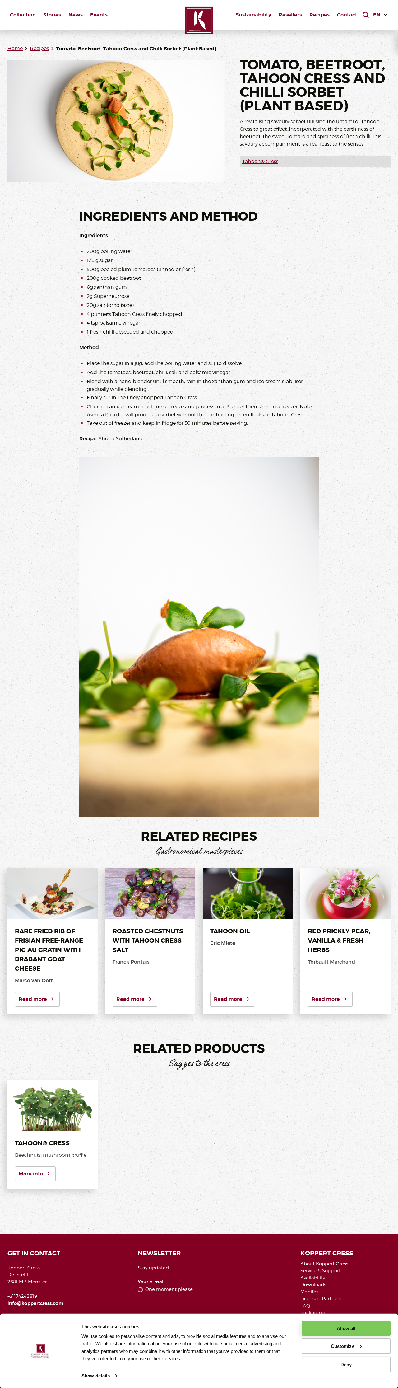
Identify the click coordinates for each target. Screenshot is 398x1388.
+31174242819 (22, 1296)
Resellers (290, 15)
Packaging (312, 1312)
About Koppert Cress (324, 1264)
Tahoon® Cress (260, 161)
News (75, 15)
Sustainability (253, 15)
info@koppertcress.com (35, 1303)
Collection (23, 15)
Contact (347, 15)
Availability (312, 1278)
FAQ (305, 1306)
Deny (346, 1364)
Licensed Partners (320, 1298)
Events (99, 15)
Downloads (313, 1284)
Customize (342, 1346)
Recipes (319, 15)
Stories (52, 15)
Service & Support (320, 1270)
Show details (95, 1375)
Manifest (310, 1292)
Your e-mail (151, 1282)
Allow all (346, 1328)
